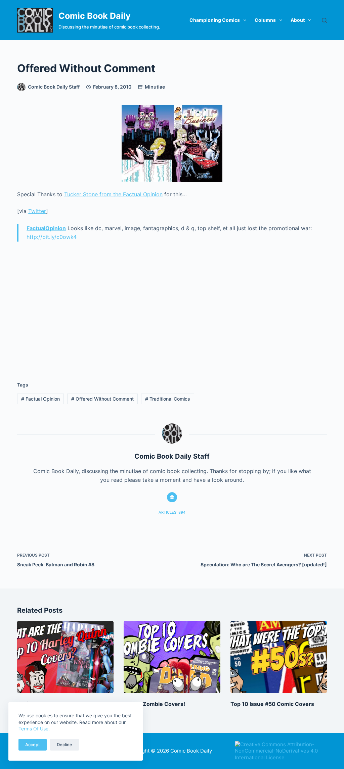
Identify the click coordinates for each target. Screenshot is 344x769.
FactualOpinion (46, 228)
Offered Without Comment (102, 399)
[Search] (324, 20)
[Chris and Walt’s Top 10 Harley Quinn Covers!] (65, 657)
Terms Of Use (33, 728)
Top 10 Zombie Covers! (154, 704)
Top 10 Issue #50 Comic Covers (272, 704)
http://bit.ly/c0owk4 (52, 237)
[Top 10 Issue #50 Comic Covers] (278, 657)
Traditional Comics (167, 399)
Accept (32, 744)
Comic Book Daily (94, 16)
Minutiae (155, 87)
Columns (265, 20)
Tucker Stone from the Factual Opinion (113, 194)
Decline (64, 744)
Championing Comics (214, 20)
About (298, 20)
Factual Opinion (40, 399)
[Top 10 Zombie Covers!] (172, 657)
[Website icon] (172, 497)
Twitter (37, 211)
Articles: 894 (172, 512)
